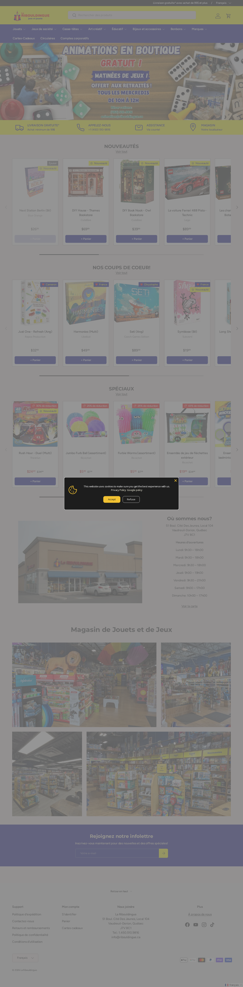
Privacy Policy (118, 490)
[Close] (176, 480)
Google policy (134, 490)
